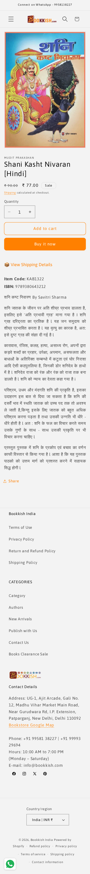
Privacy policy (66, 846)
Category (17, 595)
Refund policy (39, 846)
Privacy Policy (21, 539)
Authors (16, 607)
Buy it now (45, 243)
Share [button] (14, 481)
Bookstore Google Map (31, 725)
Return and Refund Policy (32, 551)
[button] (11, 19)
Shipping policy (62, 854)
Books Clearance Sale (28, 654)
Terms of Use (20, 527)
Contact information (47, 862)
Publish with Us (23, 631)
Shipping (10, 192)
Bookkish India (42, 840)
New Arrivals (20, 619)
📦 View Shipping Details (28, 264)
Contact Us (19, 642)
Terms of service (33, 854)
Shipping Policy (23, 562)
